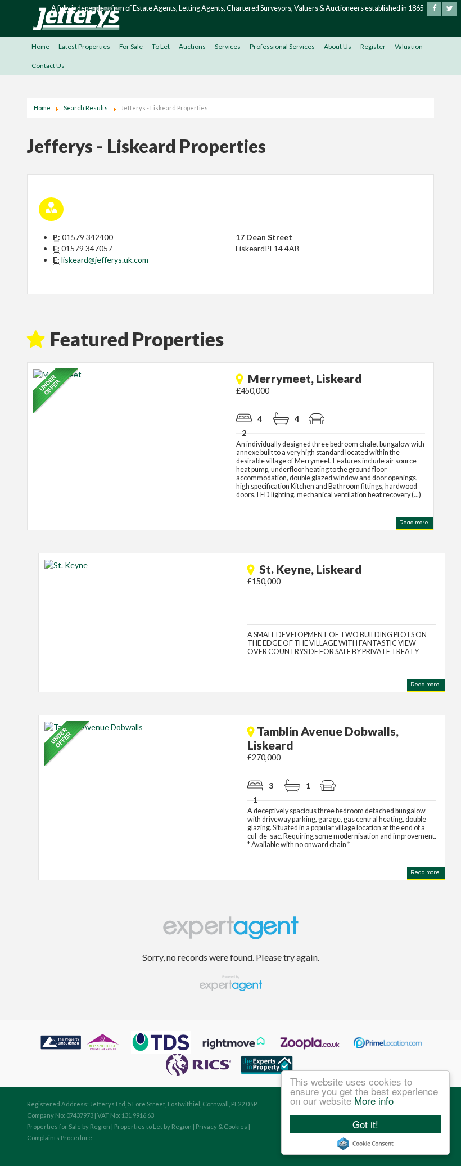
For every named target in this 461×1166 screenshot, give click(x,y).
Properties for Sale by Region (68, 1126)
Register (373, 46)
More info (374, 1100)
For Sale (131, 46)
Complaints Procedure (59, 1137)
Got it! (365, 1124)
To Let (161, 46)
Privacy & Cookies (221, 1126)
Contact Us (48, 65)
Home (40, 46)
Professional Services (282, 46)
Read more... (414, 522)
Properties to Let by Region (153, 1126)
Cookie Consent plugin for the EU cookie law (365, 1143)
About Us (337, 46)
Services (228, 46)
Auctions (192, 46)
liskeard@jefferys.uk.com (104, 259)
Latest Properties (84, 46)
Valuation (409, 46)
